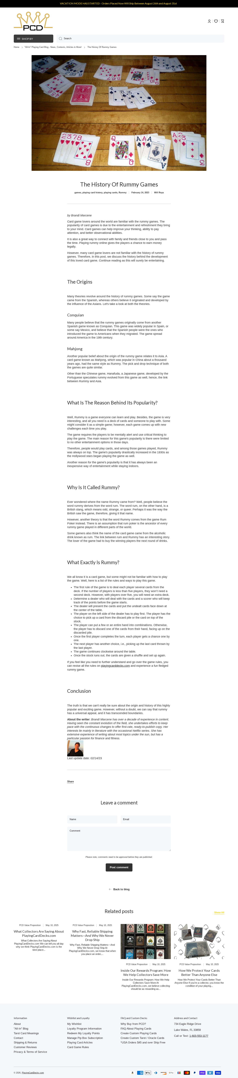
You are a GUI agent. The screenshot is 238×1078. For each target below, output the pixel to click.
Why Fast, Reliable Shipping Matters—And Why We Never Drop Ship (92, 935)
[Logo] (33, 21)
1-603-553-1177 (198, 1035)
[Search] (59, 39)
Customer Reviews (25, 1047)
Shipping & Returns (25, 1042)
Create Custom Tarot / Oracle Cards (142, 1038)
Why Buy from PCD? (133, 1023)
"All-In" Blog (21, 1028)
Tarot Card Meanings (26, 1033)
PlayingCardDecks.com (33, 1073)
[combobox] (140, 39)
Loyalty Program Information (84, 1028)
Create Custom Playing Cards (139, 1033)
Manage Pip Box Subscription (85, 1038)
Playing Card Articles (80, 1042)
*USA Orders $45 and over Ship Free (143, 1042)
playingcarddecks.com (115, 665)
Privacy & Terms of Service (30, 1051)
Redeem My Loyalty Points (83, 1033)
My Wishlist (74, 1023)
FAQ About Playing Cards (136, 1028)
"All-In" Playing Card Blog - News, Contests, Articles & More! (53, 47)
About (17, 1023)
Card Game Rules (78, 1047)
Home (16, 47)
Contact (18, 1038)
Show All (219, 912)
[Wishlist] (216, 21)
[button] (70, 781)
